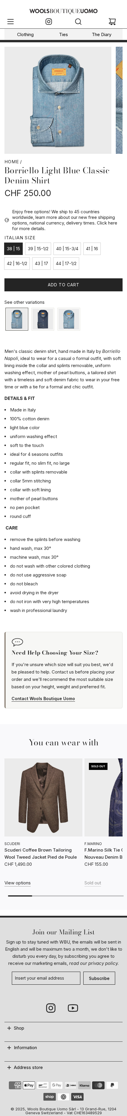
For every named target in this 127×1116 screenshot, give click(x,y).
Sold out (92, 883)
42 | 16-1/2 (17, 263)
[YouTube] (73, 1008)
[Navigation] (10, 22)
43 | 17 (41, 263)
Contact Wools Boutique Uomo (43, 698)
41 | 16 (92, 248)
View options (17, 883)
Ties (63, 34)
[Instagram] (48, 22)
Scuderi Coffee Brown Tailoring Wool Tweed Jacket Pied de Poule (40, 853)
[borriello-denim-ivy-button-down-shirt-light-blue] (68, 319)
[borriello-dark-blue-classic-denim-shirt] (42, 319)
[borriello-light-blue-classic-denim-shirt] (16, 319)
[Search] (78, 22)
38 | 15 (13, 248)
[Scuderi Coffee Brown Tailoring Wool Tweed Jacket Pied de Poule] (43, 797)
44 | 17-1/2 (66, 263)
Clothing (25, 34)
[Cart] (112, 22)
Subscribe (99, 978)
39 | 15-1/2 (38, 248)
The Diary (101, 34)
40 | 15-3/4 (67, 248)
